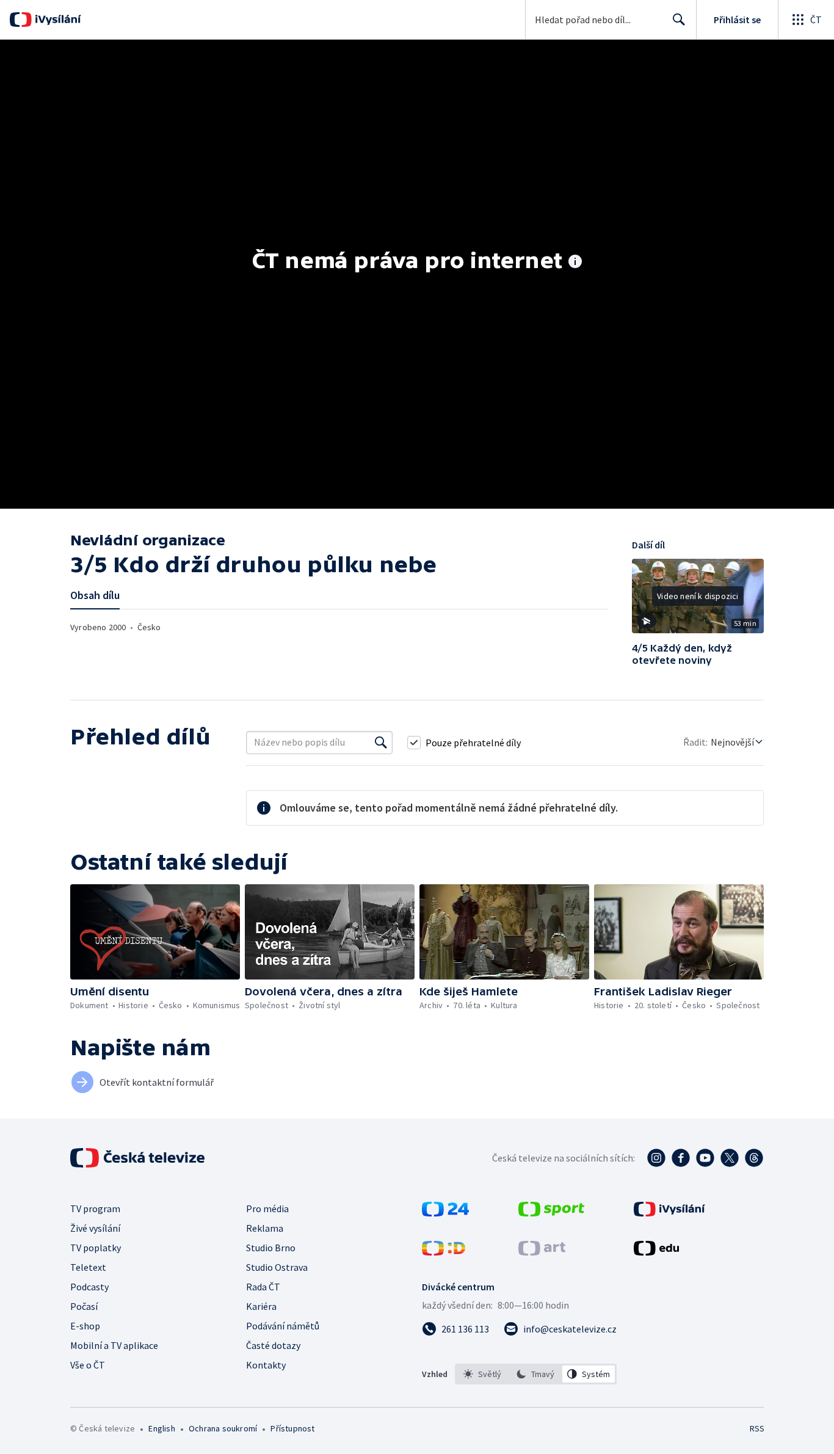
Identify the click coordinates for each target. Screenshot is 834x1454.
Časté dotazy (273, 1345)
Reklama (264, 1228)
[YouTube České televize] (705, 1158)
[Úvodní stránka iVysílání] (56, 19)
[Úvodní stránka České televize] (138, 1158)
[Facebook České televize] (681, 1158)
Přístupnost (292, 1428)
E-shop (85, 1326)
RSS (757, 1428)
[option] (483, 1374)
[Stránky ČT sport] (551, 1213)
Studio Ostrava (277, 1267)
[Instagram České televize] (656, 1158)
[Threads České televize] (754, 1158)
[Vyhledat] (381, 742)
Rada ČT (263, 1287)
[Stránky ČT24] (445, 1213)
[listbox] (536, 1374)
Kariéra (261, 1306)
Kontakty (266, 1365)
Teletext (88, 1267)
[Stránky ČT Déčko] (443, 1252)
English (161, 1428)
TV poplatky (95, 1247)
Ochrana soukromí (223, 1428)
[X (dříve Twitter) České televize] (729, 1158)
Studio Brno (271, 1247)
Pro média (267, 1208)
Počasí (84, 1306)
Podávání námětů (282, 1326)
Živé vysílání (95, 1228)
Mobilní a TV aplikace (114, 1345)
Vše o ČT (87, 1365)
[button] (698, 600)
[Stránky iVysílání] (669, 1213)
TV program (95, 1208)
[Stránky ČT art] (541, 1252)
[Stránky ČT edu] (656, 1252)
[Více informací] (575, 262)
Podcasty (89, 1287)
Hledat (679, 19)
